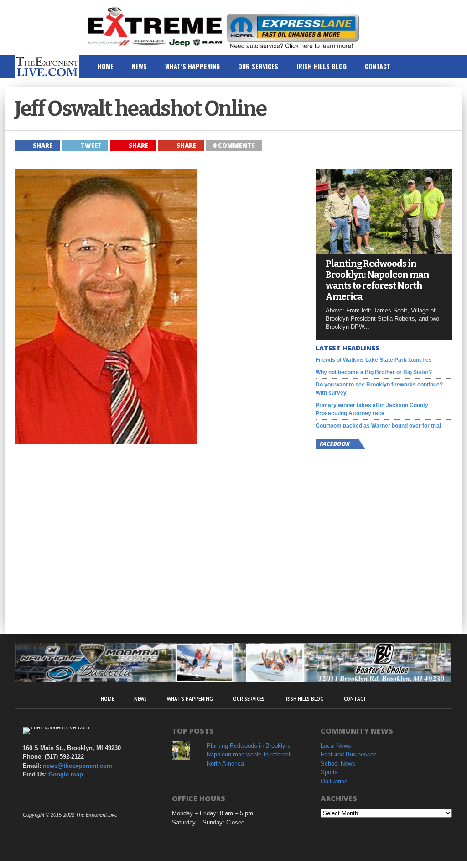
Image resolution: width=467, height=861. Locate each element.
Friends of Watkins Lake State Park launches (374, 360)
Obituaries (334, 781)
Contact (377, 66)
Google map (65, 774)
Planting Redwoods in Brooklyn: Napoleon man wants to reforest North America (377, 280)
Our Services (258, 66)
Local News (336, 745)
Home (106, 66)
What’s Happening (192, 66)
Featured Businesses (349, 754)
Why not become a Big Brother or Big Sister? (374, 372)
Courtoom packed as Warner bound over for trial (378, 426)
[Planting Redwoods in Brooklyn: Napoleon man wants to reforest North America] (384, 251)
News (139, 66)
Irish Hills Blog (321, 66)
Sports (329, 772)
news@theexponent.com (77, 765)
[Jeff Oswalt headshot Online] (106, 441)
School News (338, 763)
